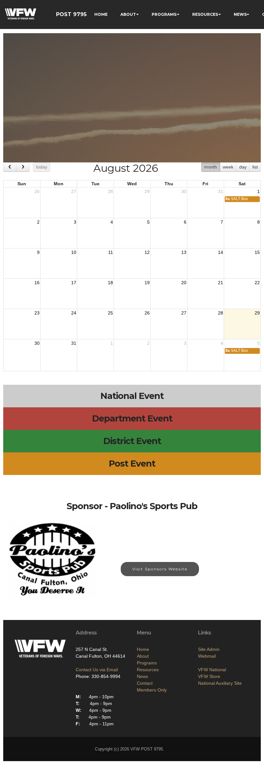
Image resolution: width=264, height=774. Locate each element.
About (143, 656)
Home (143, 649)
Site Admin (209, 649)
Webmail (207, 656)
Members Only (152, 689)
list (255, 166)
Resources (148, 669)
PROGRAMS (164, 14)
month (210, 166)
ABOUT (128, 14)
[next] (22, 167)
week (228, 166)
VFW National (212, 669)
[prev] (9, 167)
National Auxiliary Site (220, 683)
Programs (147, 662)
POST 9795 (71, 14)
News (142, 676)
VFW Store (209, 676)
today (41, 166)
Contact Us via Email (97, 669)
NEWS (240, 14)
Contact (145, 683)
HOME (101, 14)
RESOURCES (205, 14)
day (243, 166)
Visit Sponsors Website (159, 568)
